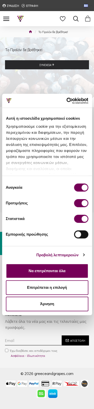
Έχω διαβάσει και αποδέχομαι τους (33, 353)
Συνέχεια (45, 65)
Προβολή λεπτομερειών (57, 255)
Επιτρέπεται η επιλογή (47, 287)
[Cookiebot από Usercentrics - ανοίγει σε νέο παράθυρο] (67, 101)
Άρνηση (47, 304)
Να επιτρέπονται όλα (47, 271)
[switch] (81, 203)
